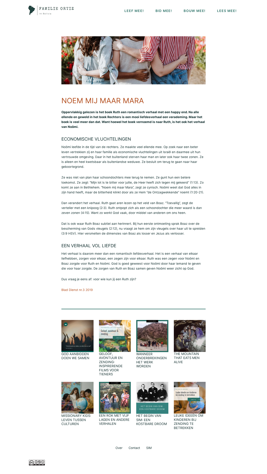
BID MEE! (163, 11)
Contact (134, 448)
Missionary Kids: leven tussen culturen (76, 420)
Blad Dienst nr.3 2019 (77, 290)
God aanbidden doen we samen (75, 356)
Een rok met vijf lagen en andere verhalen (114, 420)
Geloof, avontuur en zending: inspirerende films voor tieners (111, 364)
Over (119, 448)
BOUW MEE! (195, 11)
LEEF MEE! (134, 11)
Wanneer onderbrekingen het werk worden (151, 360)
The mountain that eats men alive (187, 358)
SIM (149, 448)
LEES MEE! (227, 11)
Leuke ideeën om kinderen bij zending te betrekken (188, 422)
